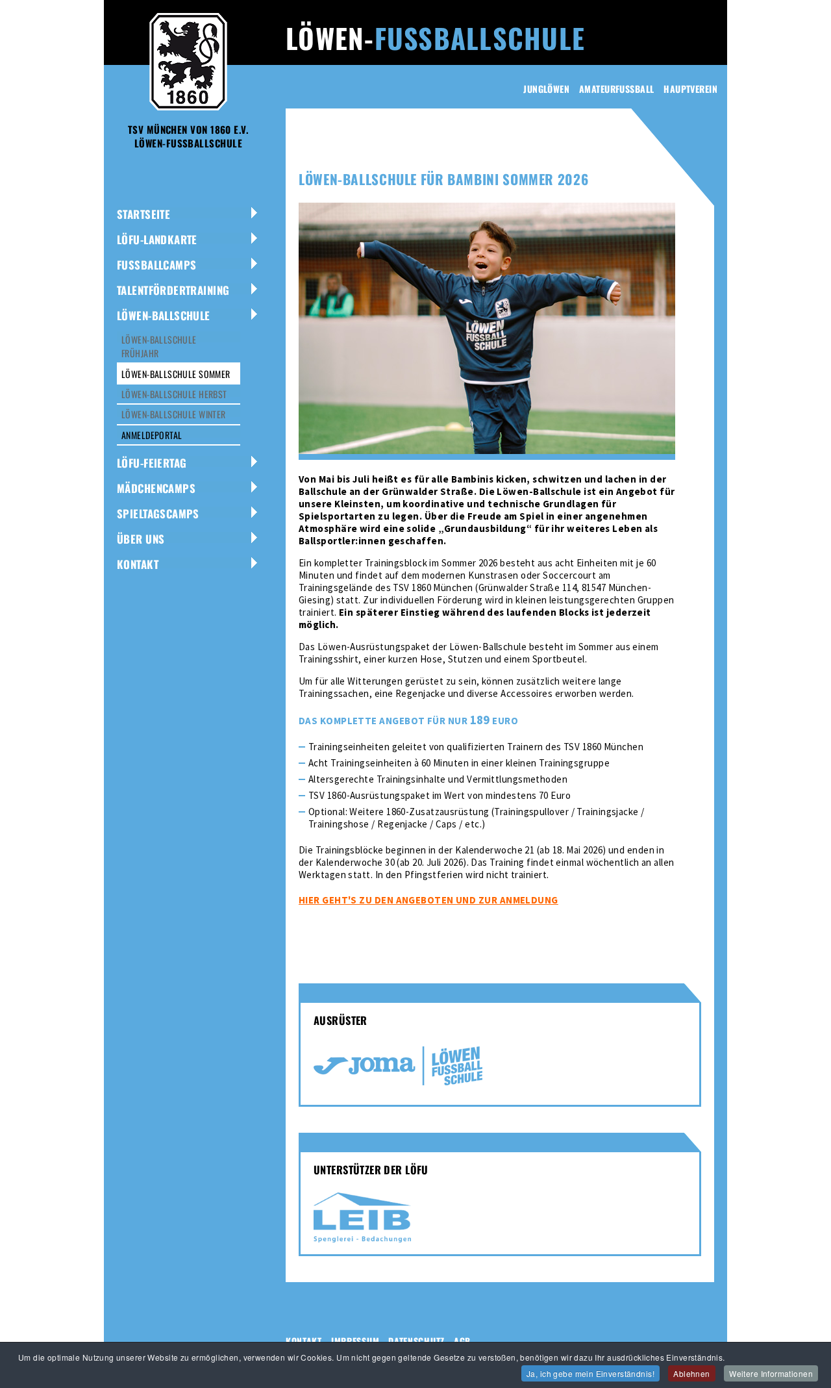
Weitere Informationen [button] (771, 1373)
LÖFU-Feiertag (151, 463)
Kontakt (137, 564)
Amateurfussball (616, 88)
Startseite (143, 214)
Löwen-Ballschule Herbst (174, 394)
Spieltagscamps (158, 513)
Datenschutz (416, 1341)
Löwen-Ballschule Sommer (175, 374)
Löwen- (435, 38)
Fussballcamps (156, 265)
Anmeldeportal (151, 435)
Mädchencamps (156, 488)
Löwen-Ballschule (163, 315)
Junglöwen (546, 88)
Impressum (355, 1341)
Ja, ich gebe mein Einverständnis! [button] (590, 1373)
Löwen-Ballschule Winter (173, 414)
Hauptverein (690, 88)
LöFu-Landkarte (157, 239)
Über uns (140, 539)
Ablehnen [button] (691, 1373)
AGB (462, 1341)
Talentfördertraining (173, 290)
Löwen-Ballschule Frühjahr (159, 346)
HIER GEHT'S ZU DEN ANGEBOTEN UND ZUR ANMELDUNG (428, 900)
